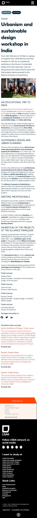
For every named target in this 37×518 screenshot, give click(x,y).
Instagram (8, 447)
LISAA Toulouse (7, 473)
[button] (18, 515)
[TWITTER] (6, 317)
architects (7, 158)
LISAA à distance (7, 477)
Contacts (5, 494)
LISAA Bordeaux (7, 471)
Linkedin (12, 447)
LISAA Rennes (22, 111)
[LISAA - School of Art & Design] (5, 430)
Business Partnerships (9, 490)
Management (6, 496)
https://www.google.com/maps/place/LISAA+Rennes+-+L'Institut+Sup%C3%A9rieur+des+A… (18, 417)
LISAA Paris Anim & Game (10, 464)
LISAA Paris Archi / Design (10, 462)
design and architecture (9, 219)
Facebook (3, 447)
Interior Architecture (16, 109)
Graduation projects (8, 488)
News (4, 486)
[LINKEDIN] (11, 317)
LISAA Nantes (6, 466)
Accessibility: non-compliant (20, 510)
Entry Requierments (8, 484)
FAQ (3, 497)
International (6, 492)
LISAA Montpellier (8, 475)
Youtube (21, 447)
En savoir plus (6, 346)
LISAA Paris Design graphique (12, 460)
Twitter (16, 447)
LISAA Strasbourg (8, 469)
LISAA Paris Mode (8, 458)
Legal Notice (6, 510)
